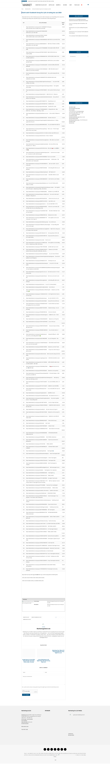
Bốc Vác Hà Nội (71, 735)
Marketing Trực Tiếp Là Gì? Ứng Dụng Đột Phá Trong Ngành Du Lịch (58, 651)
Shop (70, 4)
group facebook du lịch (36, 617)
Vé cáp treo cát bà (24, 723)
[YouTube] (61, 749)
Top (55, 760)
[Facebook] (45, 749)
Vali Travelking (24, 720)
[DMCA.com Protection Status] (72, 61)
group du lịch (26, 617)
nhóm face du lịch (27, 619)
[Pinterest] (16, 26)
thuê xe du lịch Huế (76, 114)
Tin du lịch (77, 4)
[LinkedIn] (64, 617)
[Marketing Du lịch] (26, 5)
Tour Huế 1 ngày (72, 106)
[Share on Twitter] (16, 23)
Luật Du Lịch (51, 4)
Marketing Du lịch (54, 755)
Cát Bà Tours (70, 733)
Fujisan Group (81, 111)
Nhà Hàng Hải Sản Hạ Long (74, 120)
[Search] (85, 5)
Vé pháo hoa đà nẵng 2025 (74, 117)
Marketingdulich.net (43, 629)
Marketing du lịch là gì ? (41, 4)
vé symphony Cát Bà (73, 115)
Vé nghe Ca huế (72, 121)
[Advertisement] (79, 44)
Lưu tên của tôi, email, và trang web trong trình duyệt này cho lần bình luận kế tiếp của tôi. (41, 687)
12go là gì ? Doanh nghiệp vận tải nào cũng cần (80, 35)
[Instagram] (51, 749)
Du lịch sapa (23, 719)
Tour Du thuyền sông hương (74, 108)
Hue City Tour (71, 122)
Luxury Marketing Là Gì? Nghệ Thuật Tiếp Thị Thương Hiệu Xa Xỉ (43, 661)
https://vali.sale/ (24, 722)
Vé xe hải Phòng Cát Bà (73, 118)
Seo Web (65, 4)
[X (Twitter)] (48, 749)
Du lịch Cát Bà (71, 109)
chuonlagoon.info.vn (43, 637)
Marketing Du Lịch (25, 714)
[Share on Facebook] (16, 20)
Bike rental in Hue (24, 726)
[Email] (16, 29)
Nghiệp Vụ (58, 4)
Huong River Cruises (56, 636)
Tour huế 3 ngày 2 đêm (73, 112)
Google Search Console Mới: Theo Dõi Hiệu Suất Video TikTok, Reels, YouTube (41, 1)
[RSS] (58, 749)
